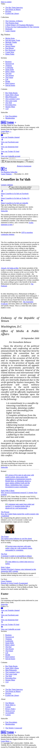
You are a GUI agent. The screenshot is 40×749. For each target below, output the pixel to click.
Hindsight (8, 29)
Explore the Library (12, 13)
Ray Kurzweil (10, 50)
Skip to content (6, 2)
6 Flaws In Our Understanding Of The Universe (22, 27)
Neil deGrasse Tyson (12, 40)
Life (6, 79)
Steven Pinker (10, 46)
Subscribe (13, 172)
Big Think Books (11, 93)
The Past (8, 73)
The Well (8, 103)
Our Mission (9, 703)
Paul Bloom (9, 48)
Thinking (8, 66)
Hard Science (10, 83)
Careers (8, 715)
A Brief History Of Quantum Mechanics (19, 25)
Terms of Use (10, 711)
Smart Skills (9, 69)
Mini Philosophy (11, 97)
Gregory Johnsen (7, 185)
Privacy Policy (10, 709)
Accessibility (9, 713)
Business (8, 62)
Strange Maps (10, 107)
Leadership (9, 67)
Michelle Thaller (11, 42)
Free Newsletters (11, 116)
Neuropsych (9, 64)
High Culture (10, 71)
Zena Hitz (8, 44)
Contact (8, 707)
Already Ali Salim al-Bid (9, 268)
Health (7, 81)
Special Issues (10, 85)
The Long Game (11, 101)
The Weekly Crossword (13, 728)
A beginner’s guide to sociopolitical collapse (16, 556)
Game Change (10, 31)
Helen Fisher (9, 54)
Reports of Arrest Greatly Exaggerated (14, 583)
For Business (5, 172)
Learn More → (6, 131)
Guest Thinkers (6, 174)
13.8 (6, 109)
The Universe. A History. (14, 21)
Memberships (10, 118)
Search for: (5, 158)
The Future (9, 77)
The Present (9, 75)
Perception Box (10, 105)
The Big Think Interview (14, 7)
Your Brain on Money (13, 9)
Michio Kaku (10, 38)
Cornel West (9, 52)
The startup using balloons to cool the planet (16, 538)
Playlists (8, 11)
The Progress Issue (12, 23)
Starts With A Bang (12, 95)
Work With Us (10, 705)
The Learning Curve (12, 99)
